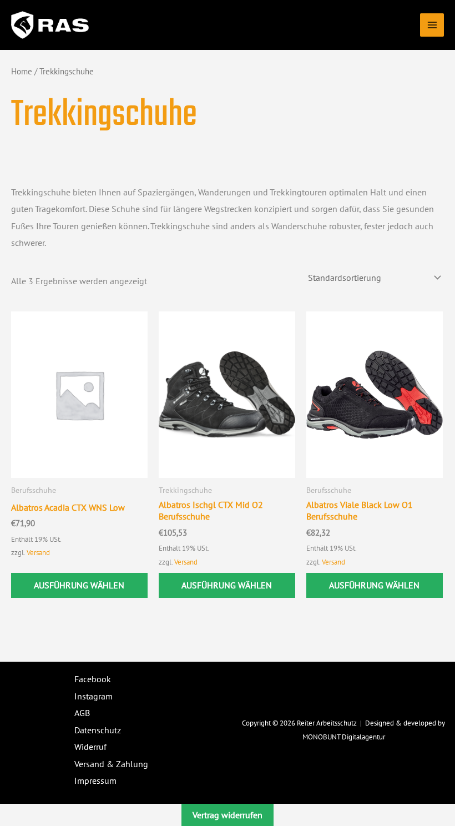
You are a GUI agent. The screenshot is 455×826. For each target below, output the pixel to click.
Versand (38, 552)
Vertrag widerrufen (227, 815)
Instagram (93, 696)
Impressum (95, 780)
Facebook (92, 679)
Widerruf (90, 747)
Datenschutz (97, 730)
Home (21, 71)
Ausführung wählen (79, 585)
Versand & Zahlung (111, 764)
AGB (82, 713)
